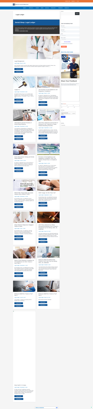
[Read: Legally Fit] (24, 82)
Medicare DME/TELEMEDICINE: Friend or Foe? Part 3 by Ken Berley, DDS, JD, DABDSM (48, 261)
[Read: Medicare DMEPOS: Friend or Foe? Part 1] (48, 286)
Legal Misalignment (19, 61)
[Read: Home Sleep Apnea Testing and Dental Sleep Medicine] (24, 149)
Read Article (18, 69)
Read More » (18, 72)
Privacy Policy (63, 125)
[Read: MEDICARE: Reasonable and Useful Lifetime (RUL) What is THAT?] (24, 185)
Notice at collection (40, 407)
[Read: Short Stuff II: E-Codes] (24, 346)
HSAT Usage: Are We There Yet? (47, 192)
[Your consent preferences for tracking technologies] (91, 407)
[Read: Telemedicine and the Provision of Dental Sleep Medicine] (24, 115)
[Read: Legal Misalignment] (36, 47)
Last (68, 107)
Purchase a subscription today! (21, 30)
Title (74, 107)
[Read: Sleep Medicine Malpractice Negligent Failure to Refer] (24, 217)
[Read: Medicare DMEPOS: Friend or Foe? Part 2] (24, 286)
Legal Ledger (16, 63)
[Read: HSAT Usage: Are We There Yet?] (48, 185)
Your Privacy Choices (50, 407)
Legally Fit (17, 89)
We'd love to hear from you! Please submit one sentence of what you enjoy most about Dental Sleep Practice (70, 84)
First (61, 107)
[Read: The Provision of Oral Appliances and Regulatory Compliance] (48, 82)
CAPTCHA (62, 110)
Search (62, 11)
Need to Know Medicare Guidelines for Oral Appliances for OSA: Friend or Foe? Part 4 (24, 262)
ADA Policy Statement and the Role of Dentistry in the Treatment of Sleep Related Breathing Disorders (48, 124)
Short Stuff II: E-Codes (20, 385)
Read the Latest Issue (67, 52)
